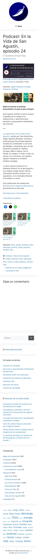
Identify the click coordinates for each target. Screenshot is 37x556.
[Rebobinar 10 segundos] (11, 73)
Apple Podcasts (17, 87)
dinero (9, 518)
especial (14, 521)
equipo (5, 521)
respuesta (28, 534)
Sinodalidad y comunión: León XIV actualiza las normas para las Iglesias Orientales (17, 412)
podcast (26, 247)
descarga (6, 247)
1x (15, 73)
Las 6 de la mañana (12, 483)
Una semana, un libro (13, 493)
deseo (4, 518)
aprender (27, 510)
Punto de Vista (10, 489)
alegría (10, 510)
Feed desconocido (13, 349)
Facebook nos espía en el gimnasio (17, 378)
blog (11, 513)
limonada (17, 527)
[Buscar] (31, 338)
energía (28, 517)
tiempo (10, 537)
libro (10, 527)
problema (21, 534)
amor (31, 245)
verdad (6, 250)
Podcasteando (10, 486)
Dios (13, 245)
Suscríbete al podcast (12, 198)
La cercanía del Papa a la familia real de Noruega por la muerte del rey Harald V (17, 437)
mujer (20, 247)
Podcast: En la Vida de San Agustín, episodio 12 (24, 223)
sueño (4, 537)
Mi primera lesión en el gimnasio (15, 375)
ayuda (5, 514)
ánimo (27, 541)
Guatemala (7, 524)
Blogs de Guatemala (11, 456)
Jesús (5, 527)
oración (21, 530)
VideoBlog (7, 499)
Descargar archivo (10, 79)
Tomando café (8, 381)
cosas (17, 513)
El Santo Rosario (11, 479)
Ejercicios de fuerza (10, 385)
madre (25, 527)
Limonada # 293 (12, 271)
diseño (21, 518)
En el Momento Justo (13, 470)
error (8, 521)
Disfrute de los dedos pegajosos (18, 268)
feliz (20, 521)
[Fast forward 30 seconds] (20, 73)
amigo (18, 245)
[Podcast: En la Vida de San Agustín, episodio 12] (24, 216)
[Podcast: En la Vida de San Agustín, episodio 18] (9, 231)
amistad (25, 245)
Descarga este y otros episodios (15, 193)
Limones (6, 463)
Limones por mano (10, 466)
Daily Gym (9, 476)
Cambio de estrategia (11, 388)
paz (4, 534)
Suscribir (20, 76)
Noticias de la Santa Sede (17, 398)
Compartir (29, 76)
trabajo (18, 537)
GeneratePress (22, 553)
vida (11, 250)
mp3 (4, 530)
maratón (30, 527)
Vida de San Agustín (21, 256)
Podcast (9, 256)
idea (29, 524)
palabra (29, 530)
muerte (14, 247)
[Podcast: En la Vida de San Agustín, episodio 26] (9, 216)
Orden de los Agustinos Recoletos (18, 186)
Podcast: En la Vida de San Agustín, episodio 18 (9, 237)
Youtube (19, 541)
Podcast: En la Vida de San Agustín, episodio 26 (9, 223)
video (11, 541)
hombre (23, 524)
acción (5, 510)
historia (15, 524)
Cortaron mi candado (11, 366)
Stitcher (15, 89)
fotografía (27, 521)
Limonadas (7, 460)
